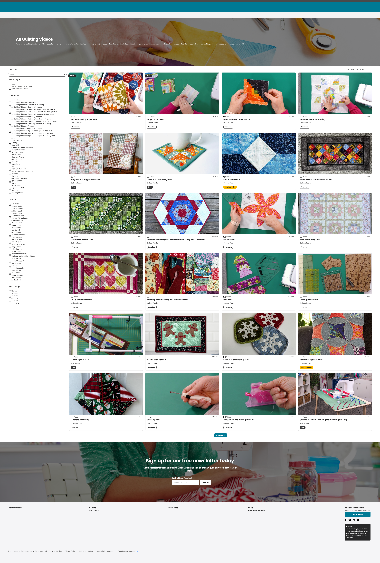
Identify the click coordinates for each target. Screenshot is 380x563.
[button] (64, 74)
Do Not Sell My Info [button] (86, 551)
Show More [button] (220, 435)
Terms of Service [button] (55, 551)
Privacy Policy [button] (70, 551)
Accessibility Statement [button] (106, 551)
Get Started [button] (358, 514)
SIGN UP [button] (206, 482)
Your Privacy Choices (126, 551)
